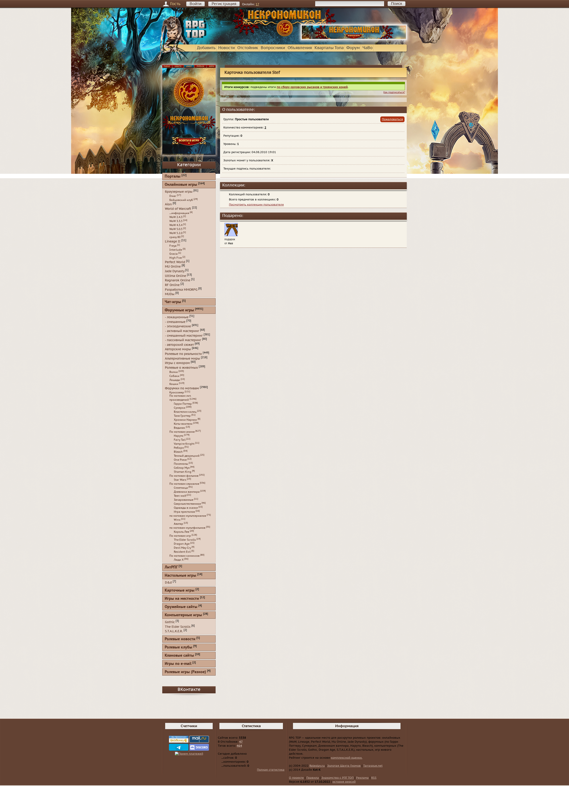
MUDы (169, 294)
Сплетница (181, 487)
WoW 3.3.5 (175, 221)
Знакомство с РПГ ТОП (337, 778)
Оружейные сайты (181, 607)
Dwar (172, 196)
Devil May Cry (182, 547)
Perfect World (175, 262)
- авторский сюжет (179, 344)
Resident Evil (182, 551)
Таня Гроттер (182, 415)
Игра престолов (184, 511)
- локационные (176, 317)
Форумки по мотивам (182, 388)
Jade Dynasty (174, 271)
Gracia (173, 253)
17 (257, 4)
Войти (195, 4)
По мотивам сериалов (184, 483)
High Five (175, 257)
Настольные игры (180, 575)
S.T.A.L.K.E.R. (174, 631)
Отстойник (247, 48)
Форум (353, 48)
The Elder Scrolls (185, 539)
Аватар (178, 523)
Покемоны (181, 463)
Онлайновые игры (181, 184)
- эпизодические (178, 326)
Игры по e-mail (178, 663)
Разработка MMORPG (181, 289)
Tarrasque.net (373, 766)
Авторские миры (178, 349)
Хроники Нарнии (185, 419)
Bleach (178, 451)
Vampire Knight (184, 443)
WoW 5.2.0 (175, 233)
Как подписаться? (394, 92)
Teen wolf (180, 495)
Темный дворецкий (187, 455)
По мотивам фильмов (183, 475)
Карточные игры (179, 590)
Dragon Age (182, 543)
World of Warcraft (178, 209)
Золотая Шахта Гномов (344, 766)
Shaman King (182, 471)
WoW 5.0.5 (175, 229)
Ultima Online (175, 276)
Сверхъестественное (187, 503)
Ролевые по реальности (183, 354)
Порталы (172, 176)
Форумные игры (179, 310)
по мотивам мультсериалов (187, 515)
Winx (177, 519)
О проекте (296, 778)
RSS (374, 778)
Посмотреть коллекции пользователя (256, 204)
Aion (168, 204)
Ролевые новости (180, 639)
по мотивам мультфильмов (187, 527)
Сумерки (179, 407)
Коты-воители (183, 423)
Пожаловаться (392, 119)
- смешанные (175, 322)
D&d (168, 582)
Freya (172, 245)
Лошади (174, 380)
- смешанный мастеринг (184, 335)
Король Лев (181, 531)
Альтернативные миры (182, 358)
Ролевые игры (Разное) (185, 672)
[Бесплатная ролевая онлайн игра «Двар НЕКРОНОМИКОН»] (354, 39)
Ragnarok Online (177, 280)
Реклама (362, 778)
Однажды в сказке (186, 507)
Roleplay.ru (317, 766)
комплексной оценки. (346, 758)
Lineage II (172, 241)
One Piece (180, 459)
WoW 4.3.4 (175, 225)
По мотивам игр (180, 535)
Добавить (206, 48)
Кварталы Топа (329, 48)
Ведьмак (179, 427)
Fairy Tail (180, 439)
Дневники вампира (187, 491)
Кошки (173, 384)
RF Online (172, 285)
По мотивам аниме (182, 431)
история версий (344, 782)
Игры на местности (182, 598)
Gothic (170, 622)
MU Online (173, 266)
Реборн (179, 447)
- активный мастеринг (182, 331)
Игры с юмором (177, 363)
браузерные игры (178, 192)
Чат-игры (173, 302)
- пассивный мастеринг (183, 340)
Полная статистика (270, 770)
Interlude (175, 249)
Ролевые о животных (181, 368)
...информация (179, 213)
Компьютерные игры (183, 615)
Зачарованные (183, 499)
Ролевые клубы (178, 647)
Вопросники (273, 48)
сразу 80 (174, 237)
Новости (226, 48)
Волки (173, 372)
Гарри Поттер (183, 403)
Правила (312, 778)
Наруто (178, 435)
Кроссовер (176, 392)
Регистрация (224, 4)
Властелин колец (185, 411)
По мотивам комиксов (184, 555)
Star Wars (180, 479)
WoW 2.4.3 (175, 217)
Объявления (300, 48)
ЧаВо (368, 48)
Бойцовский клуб (181, 200)
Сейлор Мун (182, 467)
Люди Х (179, 559)
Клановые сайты (179, 655)
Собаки (174, 376)
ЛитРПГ (171, 567)
